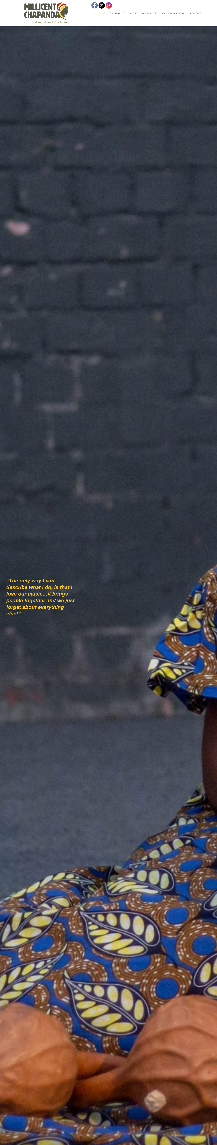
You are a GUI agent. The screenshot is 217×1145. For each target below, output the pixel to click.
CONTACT (195, 13)
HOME (101, 13)
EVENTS (133, 13)
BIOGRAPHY (117, 13)
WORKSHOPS (149, 13)
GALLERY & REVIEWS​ (174, 13)
